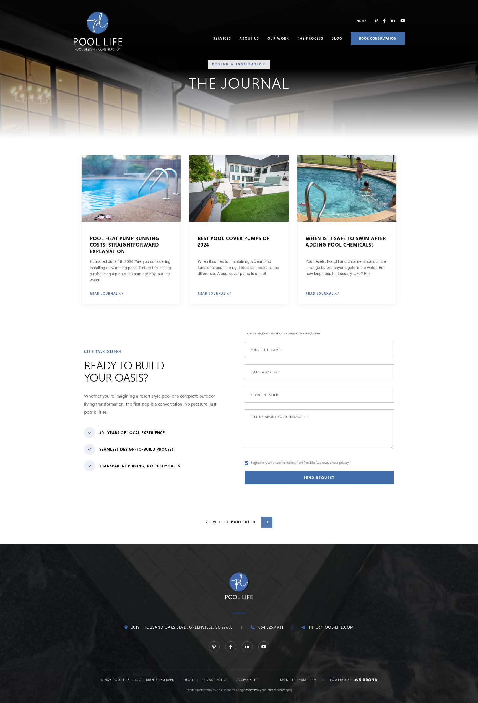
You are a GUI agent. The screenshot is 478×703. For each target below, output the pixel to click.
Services (222, 38)
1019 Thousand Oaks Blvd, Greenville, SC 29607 (182, 627)
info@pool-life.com (331, 627)
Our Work (278, 38)
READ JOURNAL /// (107, 293)
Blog (337, 38)
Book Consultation (378, 38)
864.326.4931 (271, 627)
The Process (310, 38)
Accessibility (248, 679)
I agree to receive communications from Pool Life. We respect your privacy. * (301, 462)
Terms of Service (276, 689)
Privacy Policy (215, 679)
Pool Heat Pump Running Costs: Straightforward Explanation (124, 245)
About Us (249, 38)
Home (361, 20)
